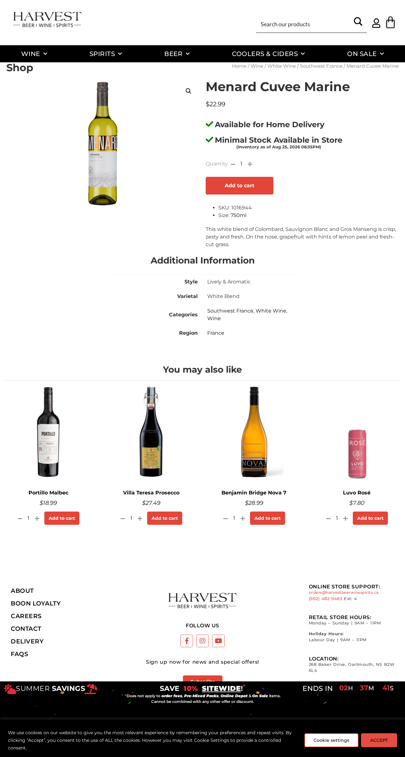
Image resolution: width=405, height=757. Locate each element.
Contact (26, 628)
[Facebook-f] (186, 641)
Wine (30, 54)
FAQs (19, 654)
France (215, 333)
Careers (26, 616)
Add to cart (239, 186)
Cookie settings (331, 740)
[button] (188, 91)
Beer (173, 54)
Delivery (27, 641)
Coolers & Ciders (265, 54)
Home (239, 66)
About (22, 590)
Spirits (102, 54)
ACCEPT (379, 740)
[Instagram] (202, 641)
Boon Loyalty (36, 603)
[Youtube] (218, 641)
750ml (238, 215)
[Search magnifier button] (358, 23)
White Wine (281, 66)
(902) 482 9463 (325, 598)
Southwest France (321, 66)
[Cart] (390, 22)
